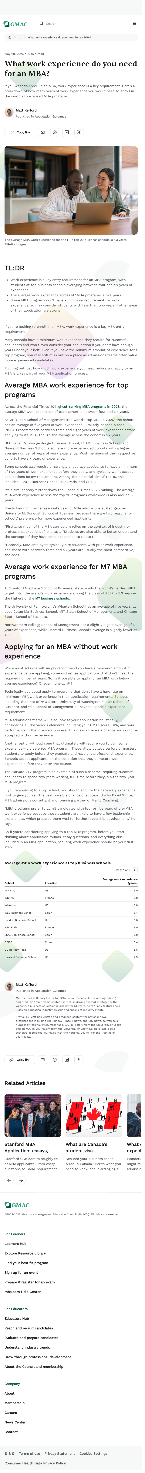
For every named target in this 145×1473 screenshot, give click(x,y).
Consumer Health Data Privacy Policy (35, 1467)
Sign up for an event (21, 1276)
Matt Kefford (26, 110)
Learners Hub (15, 1247)
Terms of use (29, 1457)
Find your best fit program (26, 1267)
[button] (10, 37)
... (20, 37)
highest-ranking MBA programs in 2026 (87, 406)
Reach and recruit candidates (29, 1332)
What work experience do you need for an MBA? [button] (59, 37)
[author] (9, 113)
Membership (15, 1407)
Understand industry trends (27, 1351)
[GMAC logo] (15, 24)
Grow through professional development (38, 1361)
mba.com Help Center (23, 1295)
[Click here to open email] (42, 132)
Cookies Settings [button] (93, 1457)
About (10, 1397)
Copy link (23, 132)
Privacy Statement (60, 1457)
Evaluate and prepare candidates (31, 1341)
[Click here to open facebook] (54, 132)
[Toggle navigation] (134, 23)
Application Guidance (50, 116)
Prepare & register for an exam (30, 1286)
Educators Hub (17, 1322)
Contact (11, 1436)
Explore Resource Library (25, 1257)
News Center (15, 1426)
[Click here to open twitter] (78, 132)
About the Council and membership (34, 1370)
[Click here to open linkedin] (66, 132)
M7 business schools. (52, 598)
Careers (11, 1416)
